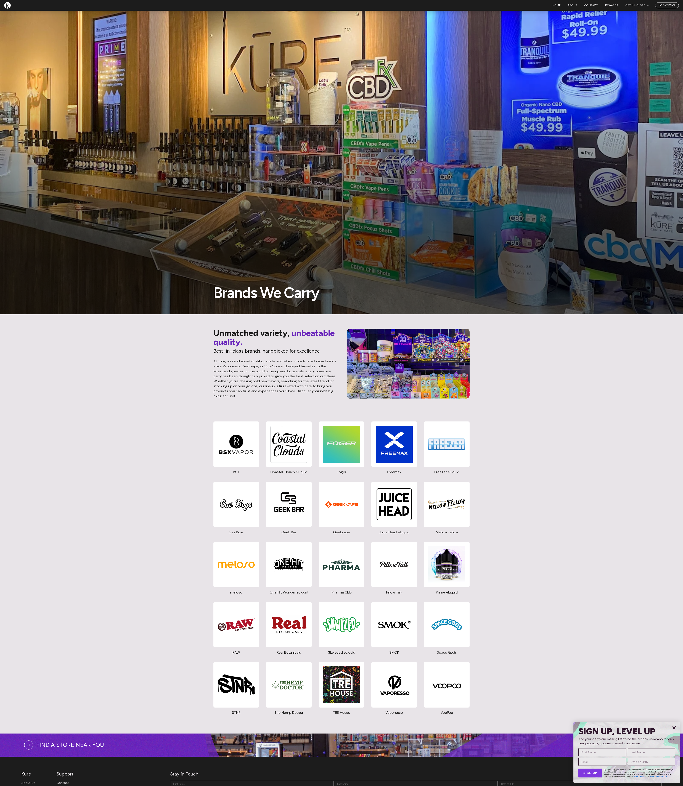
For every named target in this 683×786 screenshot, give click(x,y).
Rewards (611, 19)
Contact (591, 19)
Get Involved (635, 19)
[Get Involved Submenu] (649, 19)
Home (556, 19)
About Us (28, 783)
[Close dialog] (674, 728)
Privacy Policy (639, 776)
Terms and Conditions (658, 776)
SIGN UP (590, 773)
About (572, 19)
